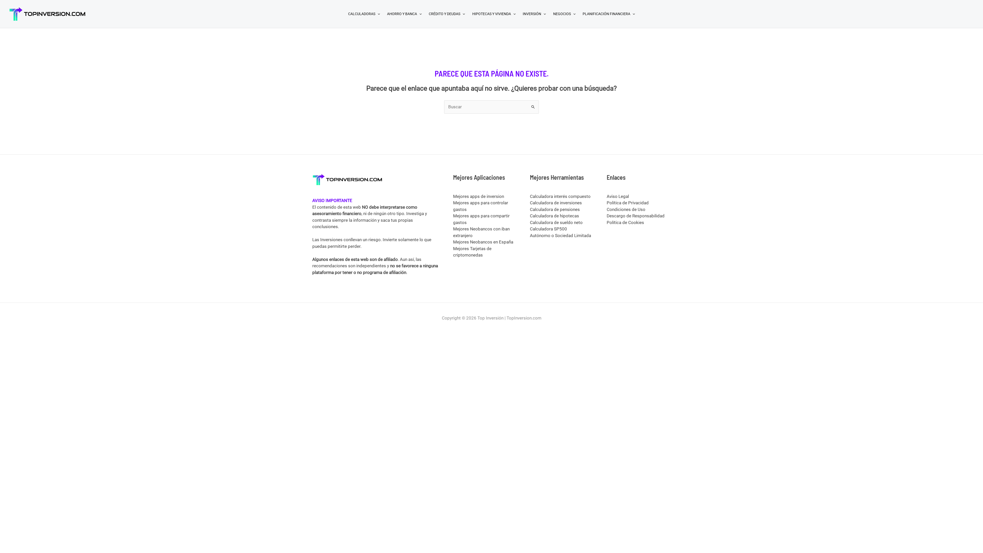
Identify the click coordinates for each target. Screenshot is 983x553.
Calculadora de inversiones (556, 202)
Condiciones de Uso (626, 209)
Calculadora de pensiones (555, 209)
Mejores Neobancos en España (483, 241)
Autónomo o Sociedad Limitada (560, 235)
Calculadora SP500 (548, 228)
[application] (377, 14)
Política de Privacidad (628, 202)
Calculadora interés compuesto (560, 196)
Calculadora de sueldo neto (556, 222)
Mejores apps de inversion (478, 196)
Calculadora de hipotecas (554, 215)
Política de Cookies (625, 222)
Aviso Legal (618, 196)
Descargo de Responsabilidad (636, 215)
